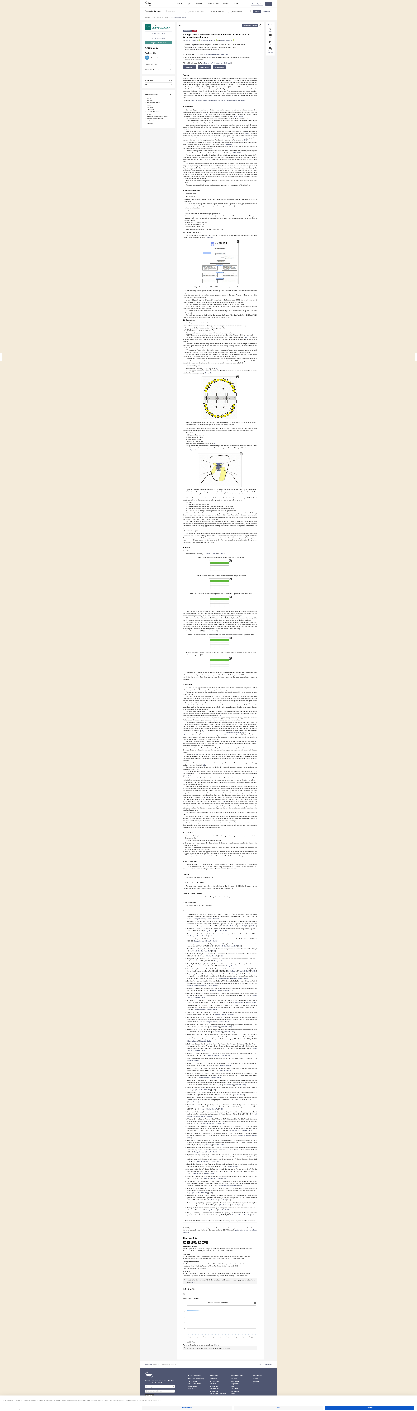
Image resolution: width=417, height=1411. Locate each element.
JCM (153, 17)
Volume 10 (160, 17)
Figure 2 (208, 373)
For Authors (213, 1379)
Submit (268, 4)
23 (240, 153)
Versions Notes (219, 67)
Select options (150, 1387)
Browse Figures (204, 67)
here (192, 1282)
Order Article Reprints (250, 26)
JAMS (233, 1394)
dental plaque (212, 100)
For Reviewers (214, 1381)
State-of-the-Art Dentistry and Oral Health (217, 63)
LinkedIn (255, 1379)
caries (205, 100)
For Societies (214, 1391)
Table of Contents (151, 94)
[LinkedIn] (192, 1243)
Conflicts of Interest (152, 121)
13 (184, 129)
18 (245, 140)
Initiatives (226, 4)
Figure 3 (192, 450)
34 (231, 733)
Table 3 (222, 553)
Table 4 (206, 631)
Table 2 (214, 553)
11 (245, 118)
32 (227, 733)
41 (255, 741)
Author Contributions (153, 112)
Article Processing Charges (196, 1379)
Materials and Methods (153, 103)
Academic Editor (151, 53)
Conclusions (150, 109)
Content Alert (268, 1364)
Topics (189, 4)
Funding (149, 114)
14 (186, 129)
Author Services (213, 4)
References (150, 123)
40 (242, 733)
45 (190, 776)
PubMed (216, 919)
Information (199, 4)
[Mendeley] (206, 1243)
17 (248, 133)
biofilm (193, 100)
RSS (260, 1364)
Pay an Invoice (192, 1381)
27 (214, 443)
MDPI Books (235, 1381)
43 (198, 769)
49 (216, 806)
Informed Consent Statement (155, 118)
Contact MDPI (192, 1386)
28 (218, 707)
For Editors (213, 1384)
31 (203, 731)
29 (220, 715)
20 (234, 153)
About (236, 4)
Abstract (149, 98)
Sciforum (234, 1379)
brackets (199, 100)
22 (238, 153)
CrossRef (209, 919)
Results (149, 105)
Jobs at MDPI (192, 1389)
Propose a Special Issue (158, 43)
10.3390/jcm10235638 (179, 17)
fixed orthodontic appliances (235, 100)
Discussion (150, 107)
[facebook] (196, 1243)
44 (188, 776)
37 (236, 733)
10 (242, 116)
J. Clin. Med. (148, 1364)
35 (233, 733)
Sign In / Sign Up (257, 4)
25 (246, 337)
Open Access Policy (194, 1384)
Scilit (247, 926)
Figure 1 (210, 237)
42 (197, 754)
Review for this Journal (158, 38)
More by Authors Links (152, 69)
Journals (179, 4)
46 (207, 797)
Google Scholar (199, 919)
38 (238, 733)
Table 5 (214, 631)
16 (246, 133)
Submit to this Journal (158, 33)
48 (224, 801)
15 (188, 129)
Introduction (150, 100)
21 (236, 153)
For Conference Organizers (218, 1394)
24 (215, 157)
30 (196, 726)
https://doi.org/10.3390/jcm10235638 (216, 54)
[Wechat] (199, 1243)
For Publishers (214, 1389)
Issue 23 (167, 17)
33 (229, 733)
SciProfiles (234, 1389)
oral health (221, 100)
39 (240, 733)
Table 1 (208, 553)
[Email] (185, 1243)
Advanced (266, 11)
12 (247, 118)
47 (204, 799)
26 (217, 369)
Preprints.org (235, 1384)
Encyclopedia (235, 1391)
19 (246, 140)
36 (235, 733)
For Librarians (214, 1386)
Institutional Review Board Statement (157, 116)
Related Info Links (151, 65)
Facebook (256, 1381)
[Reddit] (203, 1243)
